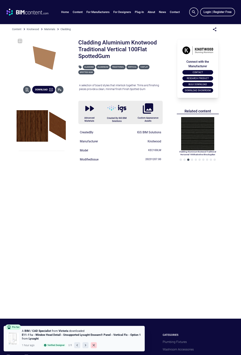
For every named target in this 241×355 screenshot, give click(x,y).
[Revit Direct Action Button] (27, 89)
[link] (74, 338)
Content (78, 12)
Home (65, 12)
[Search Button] (193, 12)
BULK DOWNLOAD (197, 84)
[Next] (85, 345)
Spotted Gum (86, 72)
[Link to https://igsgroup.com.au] (117, 108)
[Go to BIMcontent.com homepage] (31, 12)
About (151, 12)
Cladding (89, 67)
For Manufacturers (98, 12)
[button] (78, 12)
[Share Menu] (214, 29)
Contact (175, 12)
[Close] (94, 345)
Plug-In (139, 12)
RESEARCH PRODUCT (198, 78)
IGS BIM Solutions (149, 132)
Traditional (118, 67)
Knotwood (154, 141)
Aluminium (103, 67)
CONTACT (198, 72)
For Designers (122, 12)
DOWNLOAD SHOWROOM (198, 90)
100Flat (144, 67)
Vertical (132, 67)
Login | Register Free (218, 12)
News (162, 12)
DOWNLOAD (41, 89)
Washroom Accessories (178, 349)
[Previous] (77, 345)
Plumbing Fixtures (175, 342)
